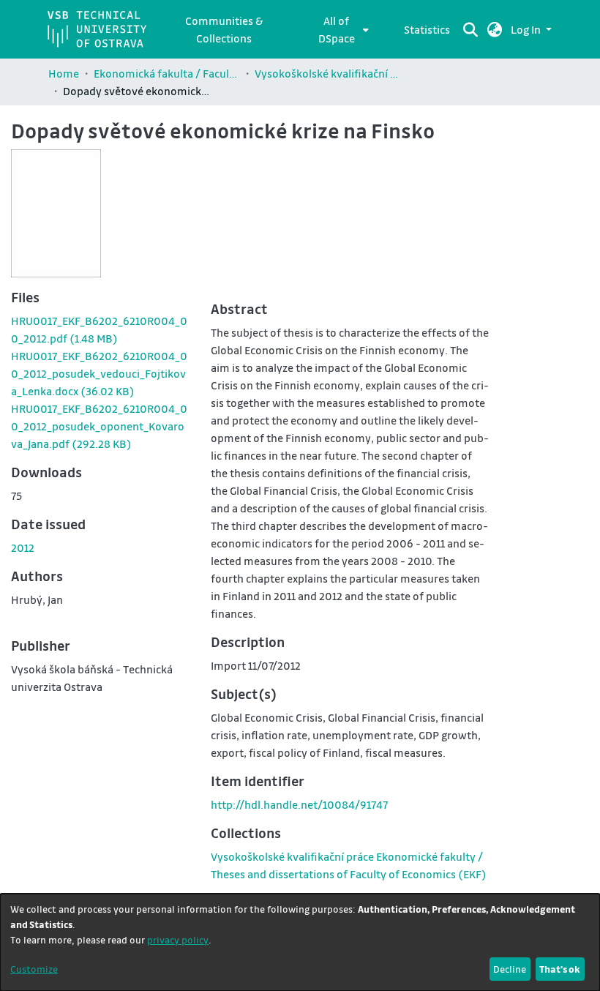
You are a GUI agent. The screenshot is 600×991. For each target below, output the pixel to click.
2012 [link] (22, 547)
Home (63, 73)
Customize (34, 968)
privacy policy (178, 939)
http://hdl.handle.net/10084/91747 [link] (299, 804)
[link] (99, 373)
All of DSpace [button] (336, 29)
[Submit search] (471, 29)
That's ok (559, 968)
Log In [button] (527, 29)
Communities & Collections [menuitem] (224, 29)
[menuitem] (340, 29)
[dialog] (300, 942)
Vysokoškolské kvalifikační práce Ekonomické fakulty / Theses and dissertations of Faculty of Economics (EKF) (328, 73)
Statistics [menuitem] (427, 29)
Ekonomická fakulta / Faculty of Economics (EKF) (167, 73)
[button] (495, 29)
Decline (509, 968)
